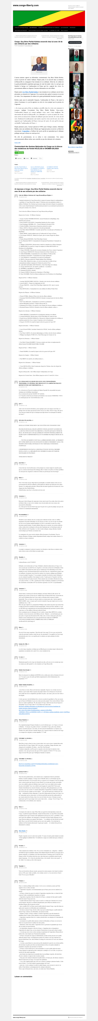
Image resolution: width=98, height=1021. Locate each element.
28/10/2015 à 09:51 (23, 882)
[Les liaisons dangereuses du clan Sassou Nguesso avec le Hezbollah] (77, 126)
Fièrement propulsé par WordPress (76, 1017)
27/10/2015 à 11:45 (23, 422)
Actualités (29, 178)
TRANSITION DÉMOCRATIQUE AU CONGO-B (48, 27)
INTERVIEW (72, 27)
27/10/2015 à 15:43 (23, 721)
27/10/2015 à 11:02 (23, 405)
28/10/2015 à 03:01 (23, 867)
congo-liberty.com (28, 45)
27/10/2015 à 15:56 (23, 760)
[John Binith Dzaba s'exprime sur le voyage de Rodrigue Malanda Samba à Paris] (77, 102)
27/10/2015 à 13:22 (23, 590)
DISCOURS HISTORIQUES (21, 30)
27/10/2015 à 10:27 (23, 197)
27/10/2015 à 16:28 (23, 808)
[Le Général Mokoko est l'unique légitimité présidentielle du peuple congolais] (77, 138)
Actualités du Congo (36, 178)
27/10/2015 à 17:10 (23, 847)
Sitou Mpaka (22, 831)
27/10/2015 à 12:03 (23, 479)
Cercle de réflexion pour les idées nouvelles (38, 30)
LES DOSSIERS (64, 27)
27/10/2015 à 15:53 (23, 740)
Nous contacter (64, 30)
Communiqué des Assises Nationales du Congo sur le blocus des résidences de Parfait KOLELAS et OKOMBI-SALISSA (38, 147)
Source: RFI (17, 142)
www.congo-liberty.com (26, 5)
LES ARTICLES (33, 27)
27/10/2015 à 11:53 (23, 464)
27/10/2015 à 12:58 (23, 546)
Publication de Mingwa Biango (21, 27)
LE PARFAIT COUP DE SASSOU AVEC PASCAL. (53, 167)
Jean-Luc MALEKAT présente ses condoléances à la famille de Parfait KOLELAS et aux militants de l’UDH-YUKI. (37, 169)
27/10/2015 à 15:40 (23, 686)
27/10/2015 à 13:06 (23, 559)
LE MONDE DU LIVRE (54, 30)
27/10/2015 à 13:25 (23, 629)
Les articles (42, 178)
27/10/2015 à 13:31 (23, 645)
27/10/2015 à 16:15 (23, 773)
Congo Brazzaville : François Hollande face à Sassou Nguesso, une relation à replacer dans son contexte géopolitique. (52, 37)
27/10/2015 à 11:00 (23, 387)
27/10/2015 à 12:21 (23, 498)
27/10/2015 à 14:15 (23, 671)
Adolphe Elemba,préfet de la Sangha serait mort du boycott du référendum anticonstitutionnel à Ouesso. (26, 36)
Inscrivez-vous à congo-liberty (75, 42)
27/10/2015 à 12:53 (23, 516)
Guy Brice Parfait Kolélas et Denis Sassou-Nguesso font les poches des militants (21, 168)
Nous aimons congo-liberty (75, 147)
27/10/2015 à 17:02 (23, 832)
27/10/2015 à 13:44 (23, 658)
